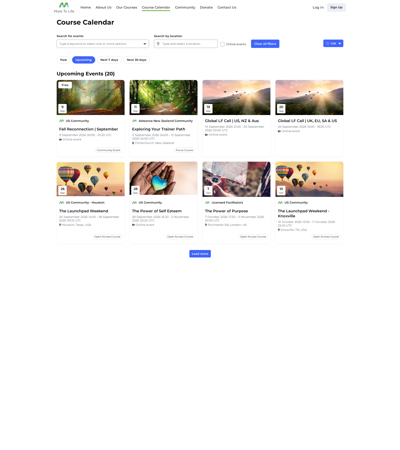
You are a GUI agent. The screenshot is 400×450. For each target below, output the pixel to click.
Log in (318, 7)
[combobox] (60, 44)
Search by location (168, 36)
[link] (88, 129)
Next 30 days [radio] (136, 60)
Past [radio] (63, 60)
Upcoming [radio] (84, 60)
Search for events (70, 36)
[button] (145, 44)
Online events (236, 44)
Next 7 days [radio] (109, 60)
